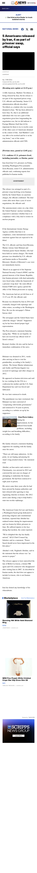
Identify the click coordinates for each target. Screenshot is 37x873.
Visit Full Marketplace (28, 598)
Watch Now (31, 3)
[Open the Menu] (3, 3)
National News (10, 29)
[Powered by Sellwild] (32, 717)
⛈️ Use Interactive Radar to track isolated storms (18, 18)
